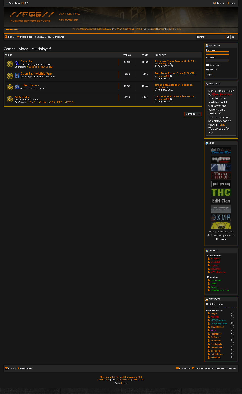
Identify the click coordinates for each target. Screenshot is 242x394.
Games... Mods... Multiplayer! (27, 49)
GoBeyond (216, 337)
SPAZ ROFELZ (217, 327)
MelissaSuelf (217, 347)
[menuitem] (24, 3)
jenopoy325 (164, 63)
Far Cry (33, 102)
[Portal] (71, 13)
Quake (43, 102)
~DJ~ (213, 330)
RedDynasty (216, 344)
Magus (214, 313)
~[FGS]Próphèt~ (218, 320)
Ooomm (214, 287)
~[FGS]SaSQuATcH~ (220, 290)
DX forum (221, 239)
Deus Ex (26, 61)
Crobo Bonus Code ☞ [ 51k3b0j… (174, 84)
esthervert (215, 358)
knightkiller (216, 334)
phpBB (111, 380)
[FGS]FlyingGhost (219, 324)
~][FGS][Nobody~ (222, 94)
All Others (22, 97)
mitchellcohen (217, 354)
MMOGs (70, 102)
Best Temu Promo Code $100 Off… (175, 73)
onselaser (215, 351)
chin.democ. (216, 280)
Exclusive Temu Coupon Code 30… (175, 61)
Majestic (215, 265)
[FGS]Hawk (215, 259)
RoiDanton (215, 269)
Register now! (212, 70)
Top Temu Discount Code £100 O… (175, 96)
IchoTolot (215, 262)
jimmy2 (161, 87)
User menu (214, 45)
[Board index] (31, 17)
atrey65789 (216, 341)
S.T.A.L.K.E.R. (56, 102)
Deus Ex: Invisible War (36, 74)
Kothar (214, 284)
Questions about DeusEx (41, 67)
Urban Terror (30, 85)
